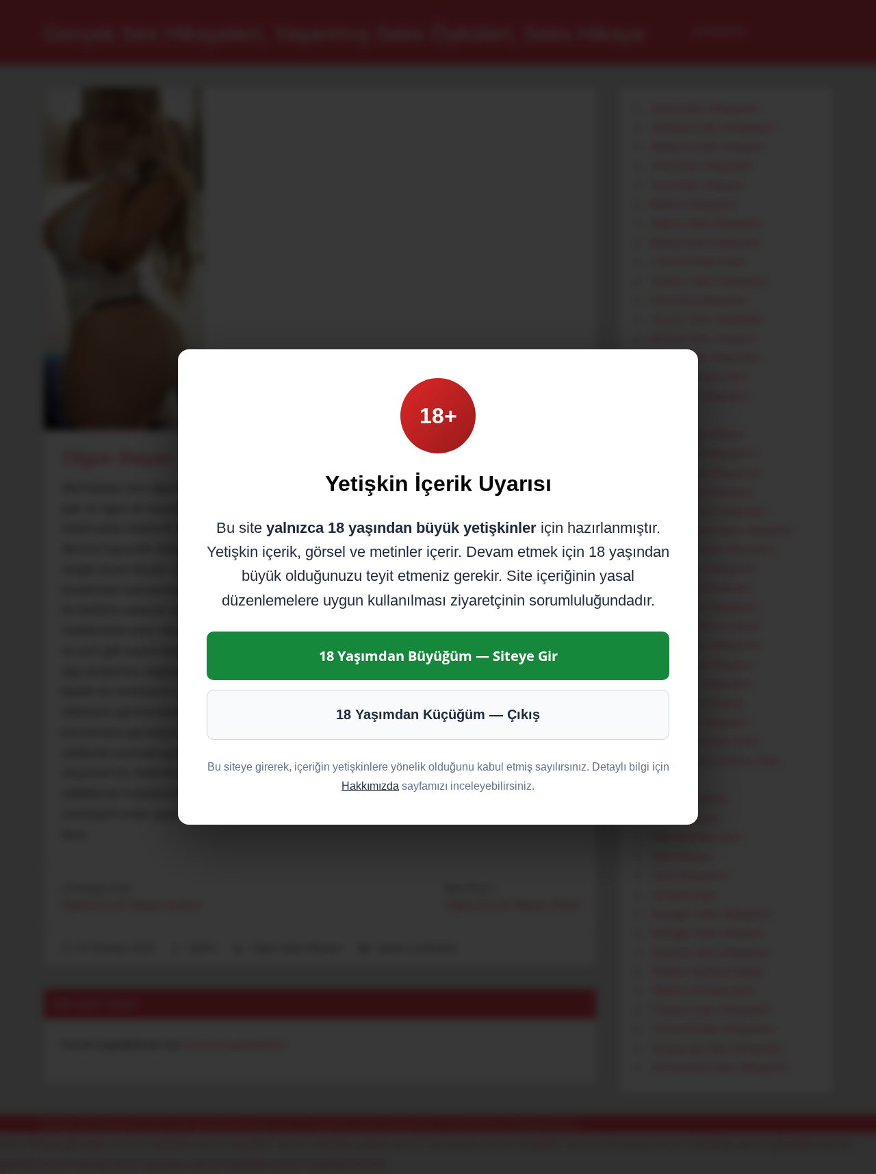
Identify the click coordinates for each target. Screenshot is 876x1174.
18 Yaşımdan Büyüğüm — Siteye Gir (438, 656)
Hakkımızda (370, 786)
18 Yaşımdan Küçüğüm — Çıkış (438, 714)
